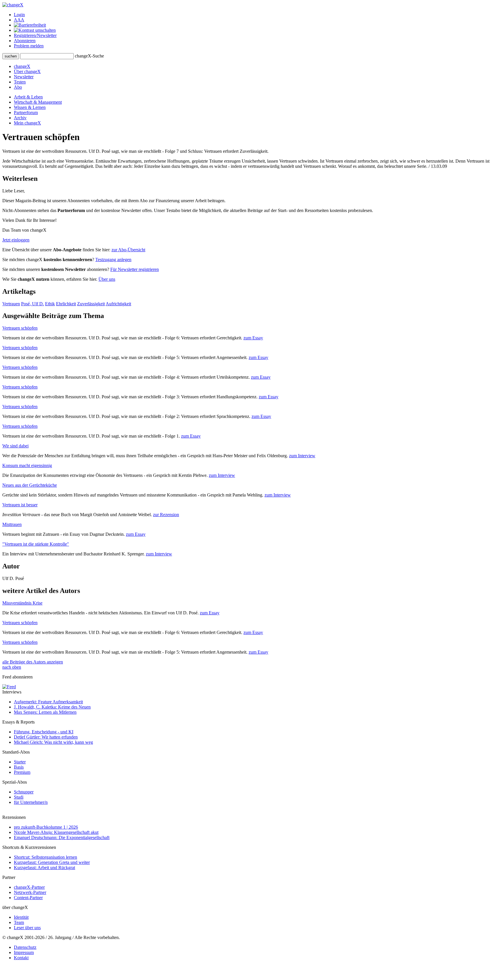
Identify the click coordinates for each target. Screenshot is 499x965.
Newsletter (23, 76)
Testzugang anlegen (113, 259)
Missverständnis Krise (22, 602)
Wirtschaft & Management (38, 102)
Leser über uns (27, 927)
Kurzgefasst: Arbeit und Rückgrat (44, 867)
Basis (19, 767)
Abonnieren (25, 40)
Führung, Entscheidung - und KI (43, 731)
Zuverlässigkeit (91, 303)
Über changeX (27, 71)
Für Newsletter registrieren (134, 269)
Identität (21, 917)
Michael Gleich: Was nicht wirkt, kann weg (53, 742)
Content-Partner (28, 897)
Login (19, 14)
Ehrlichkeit (66, 303)
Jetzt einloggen (15, 239)
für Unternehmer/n (31, 802)
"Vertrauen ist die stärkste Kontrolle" (35, 544)
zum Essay (253, 337)
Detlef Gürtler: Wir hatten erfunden (46, 737)
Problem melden (29, 45)
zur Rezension (166, 514)
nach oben (11, 667)
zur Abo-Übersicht (128, 249)
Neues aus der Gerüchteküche (29, 485)
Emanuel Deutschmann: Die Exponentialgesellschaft (61, 837)
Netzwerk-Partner (30, 892)
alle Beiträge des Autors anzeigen (32, 661)
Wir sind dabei (15, 445)
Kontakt (21, 957)
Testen (20, 81)
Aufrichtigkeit (118, 303)
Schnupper (23, 791)
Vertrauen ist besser (20, 504)
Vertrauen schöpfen (20, 328)
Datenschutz (25, 947)
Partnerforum (26, 112)
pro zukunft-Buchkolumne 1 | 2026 (46, 827)
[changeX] (12, 4)
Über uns (106, 279)
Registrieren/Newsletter (35, 35)
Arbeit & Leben (28, 96)
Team (19, 922)
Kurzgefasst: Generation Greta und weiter (52, 862)
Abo (18, 87)
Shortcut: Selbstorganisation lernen (45, 857)
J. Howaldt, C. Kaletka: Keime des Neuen (52, 706)
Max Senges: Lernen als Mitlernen (45, 712)
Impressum (24, 952)
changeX (22, 66)
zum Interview (302, 455)
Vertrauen (11, 303)
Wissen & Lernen (30, 107)
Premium (22, 772)
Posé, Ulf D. (32, 303)
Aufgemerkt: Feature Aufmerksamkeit (48, 701)
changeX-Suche (89, 55)
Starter (20, 761)
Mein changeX (27, 122)
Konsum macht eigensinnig (27, 465)
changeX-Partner (29, 887)
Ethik (50, 303)
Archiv (20, 117)
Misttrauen (12, 524)
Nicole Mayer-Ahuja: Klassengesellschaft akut (56, 832)
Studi (18, 797)
